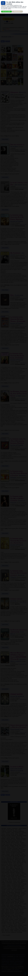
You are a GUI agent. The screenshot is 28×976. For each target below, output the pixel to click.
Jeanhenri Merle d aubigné (18, 660)
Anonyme (13, 601)
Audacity (4, 958)
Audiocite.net (22, 96)
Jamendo (12, 961)
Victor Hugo (14, 147)
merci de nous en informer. (14, 945)
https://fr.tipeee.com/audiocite (12, 30)
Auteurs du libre (11, 958)
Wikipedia (20, 963)
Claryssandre (19, 295)
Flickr (17, 959)
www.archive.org (12, 966)
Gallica (22, 959)
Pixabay (10, 964)
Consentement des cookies (8, 954)
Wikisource (4, 964)
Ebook (13, 959)
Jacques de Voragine (16, 221)
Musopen (7, 963)
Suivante (7, 41)
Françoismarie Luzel (16, 729)
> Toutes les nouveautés (14, 822)
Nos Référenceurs (17, 964)
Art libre (16, 956)
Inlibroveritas (5, 961)
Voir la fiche (5, 139)
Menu (2, 14)
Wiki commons (13, 963)
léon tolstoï (18, 185)
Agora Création (15, 969)
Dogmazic (9, 959)
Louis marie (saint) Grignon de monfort (16, 770)
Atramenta (22, 956)
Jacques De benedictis (17, 696)
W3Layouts (4, 969)
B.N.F (17, 958)
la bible (18, 396)
